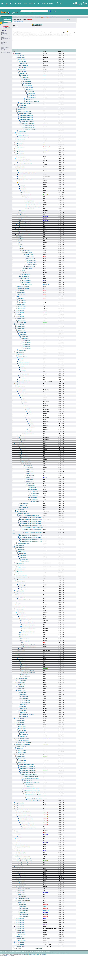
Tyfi (19, 242)
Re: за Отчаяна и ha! (24, 378)
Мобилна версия (32, 954)
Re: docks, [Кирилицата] (28, 433)
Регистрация (23, 17)
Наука (2, 40)
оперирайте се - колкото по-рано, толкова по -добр (29, 515)
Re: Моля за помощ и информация (24, 742)
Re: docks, (27, 405)
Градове (3, 45)
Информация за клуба (18, 21)
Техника (3, 44)
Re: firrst (19, 603)
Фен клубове (4, 48)
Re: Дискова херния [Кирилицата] (32, 101)
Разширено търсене (35, 12)
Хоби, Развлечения (5, 49)
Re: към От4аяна (19, 236)
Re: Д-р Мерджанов (26, 192)
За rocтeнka (21, 358)
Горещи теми (4, 34)
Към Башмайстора (22, 392)
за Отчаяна (22, 366)
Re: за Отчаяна (23, 368)
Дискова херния (18, 53)
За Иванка (22, 360)
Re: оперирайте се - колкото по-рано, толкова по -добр (30, 517)
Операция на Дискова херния (26, 618)
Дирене (18, 17)
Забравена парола (6, 27)
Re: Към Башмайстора (24, 394)
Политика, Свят (4, 42)
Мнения (3, 39)
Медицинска (29, 19)
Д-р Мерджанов (23, 188)
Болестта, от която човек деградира (23, 744)
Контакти (3, 37)
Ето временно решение (22, 356)
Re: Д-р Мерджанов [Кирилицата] (33, 202)
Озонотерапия (21, 298)
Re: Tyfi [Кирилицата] (26, 274)
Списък (38, 17)
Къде (18, 296)
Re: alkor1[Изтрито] (22, 658)
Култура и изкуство (5, 38)
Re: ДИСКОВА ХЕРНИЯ (27, 252)
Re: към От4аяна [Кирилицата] (23, 286)
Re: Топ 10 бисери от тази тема (23, 577)
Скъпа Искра (22, 186)
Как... (20, 171)
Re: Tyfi (21, 244)
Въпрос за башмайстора (21, 680)
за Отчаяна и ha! (23, 376)
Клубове (14, 17)
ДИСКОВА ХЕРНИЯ (26, 250)
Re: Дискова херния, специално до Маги (26, 764)
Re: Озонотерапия (22, 300)
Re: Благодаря (22, 184)
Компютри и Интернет (5, 36)
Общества (3, 50)
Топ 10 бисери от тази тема (21, 575)
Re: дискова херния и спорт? (23, 135)
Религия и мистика (5, 47)
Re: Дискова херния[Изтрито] (25, 103)
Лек (16, 830)
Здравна (25, 19)
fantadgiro (19, 314)
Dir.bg (2, 32)
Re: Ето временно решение (24, 362)
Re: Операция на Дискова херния (27, 620)
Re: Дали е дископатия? (21, 746)
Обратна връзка (26, 954)
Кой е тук (29, 17)
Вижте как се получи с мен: (22, 511)
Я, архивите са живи (5, 52)
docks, (21, 396)
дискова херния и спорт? (22, 133)
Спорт (2, 43)
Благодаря (18, 149)
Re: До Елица (22, 648)
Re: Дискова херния (20, 55)
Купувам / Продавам (45, 17)
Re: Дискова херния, (29, 784)
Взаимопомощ (4, 33)
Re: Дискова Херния (22, 750)
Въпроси (34, 17)
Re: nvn (18, 601)
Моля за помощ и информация (23, 740)
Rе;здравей (20, 240)
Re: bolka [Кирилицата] (24, 276)
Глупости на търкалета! (23, 216)
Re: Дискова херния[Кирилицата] (22, 844)
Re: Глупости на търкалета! (25, 218)
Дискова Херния (20, 748)
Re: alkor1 (20, 656)
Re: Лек (18, 832)
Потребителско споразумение (41, 954)
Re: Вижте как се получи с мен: (24, 513)
